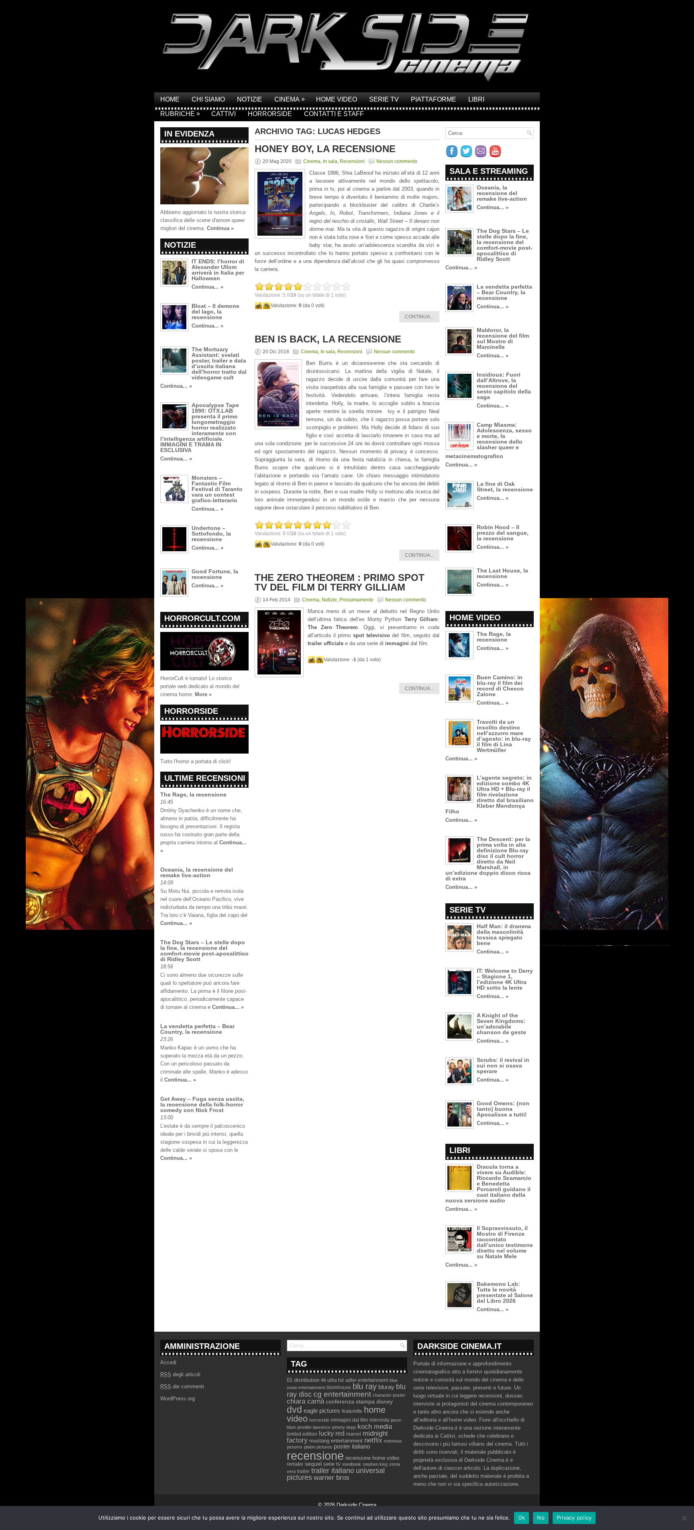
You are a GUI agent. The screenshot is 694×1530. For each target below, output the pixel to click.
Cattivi (223, 113)
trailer (303, 1471)
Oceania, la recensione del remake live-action (196, 872)
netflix (373, 1440)
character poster (389, 1395)
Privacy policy (574, 1517)
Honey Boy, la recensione (325, 148)
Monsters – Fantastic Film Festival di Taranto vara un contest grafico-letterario (217, 489)
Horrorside (270, 113)
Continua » (220, 228)
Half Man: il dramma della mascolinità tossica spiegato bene (504, 934)
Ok (521, 1517)
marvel (353, 1434)
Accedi (168, 1362)
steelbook (351, 1464)
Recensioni (352, 161)
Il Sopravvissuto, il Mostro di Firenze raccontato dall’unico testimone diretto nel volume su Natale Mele (505, 1242)
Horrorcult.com (202, 618)
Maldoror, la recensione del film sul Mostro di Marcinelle (503, 338)
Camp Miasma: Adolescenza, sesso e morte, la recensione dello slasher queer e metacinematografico (488, 440)
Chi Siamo (208, 99)
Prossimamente (356, 600)
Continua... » (207, 287)
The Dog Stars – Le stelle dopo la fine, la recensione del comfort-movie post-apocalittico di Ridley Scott (204, 950)
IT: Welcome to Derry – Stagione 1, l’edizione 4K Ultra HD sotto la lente (505, 979)
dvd (294, 1409)
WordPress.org (177, 1399)
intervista (379, 1420)
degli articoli (180, 1374)
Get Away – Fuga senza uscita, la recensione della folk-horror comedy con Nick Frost (202, 1104)
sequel (313, 1464)
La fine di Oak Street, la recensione (505, 487)
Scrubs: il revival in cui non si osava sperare (503, 1065)
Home (170, 99)
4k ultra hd (332, 1380)
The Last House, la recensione (502, 573)
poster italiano (352, 1446)
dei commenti (182, 1386)
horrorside (319, 1420)
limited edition (302, 1434)
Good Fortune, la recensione (215, 574)
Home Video (336, 99)
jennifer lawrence (314, 1427)
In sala (330, 161)
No (541, 1517)
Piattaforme (433, 99)
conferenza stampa (350, 1401)
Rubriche (180, 113)
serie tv (332, 1464)
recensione (315, 1455)
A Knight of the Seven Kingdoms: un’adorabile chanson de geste (501, 1023)
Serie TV (384, 99)
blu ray (365, 1386)
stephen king (375, 1464)
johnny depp (344, 1427)
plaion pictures (318, 1446)
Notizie (249, 99)
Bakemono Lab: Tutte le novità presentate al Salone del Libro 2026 (505, 1292)
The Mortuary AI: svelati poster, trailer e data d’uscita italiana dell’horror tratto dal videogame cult (219, 363)
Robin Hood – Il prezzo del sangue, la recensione (503, 533)
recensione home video (372, 1458)
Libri (476, 99)
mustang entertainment (336, 1441)
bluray (386, 1387)
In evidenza (189, 133)
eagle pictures (322, 1411)
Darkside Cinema (356, 1505)
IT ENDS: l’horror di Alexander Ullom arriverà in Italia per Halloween (218, 269)
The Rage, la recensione (193, 794)
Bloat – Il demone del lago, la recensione (215, 311)
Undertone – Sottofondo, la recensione (211, 533)
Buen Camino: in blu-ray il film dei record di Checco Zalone (500, 685)
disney (384, 1401)
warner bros (331, 1477)
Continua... (419, 317)
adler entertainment (366, 1380)
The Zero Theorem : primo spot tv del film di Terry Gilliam (340, 582)
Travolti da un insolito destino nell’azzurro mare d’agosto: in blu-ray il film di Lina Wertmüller (504, 736)
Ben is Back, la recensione (328, 339)
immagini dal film (349, 1420)
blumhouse (339, 1387)
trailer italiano (332, 1471)
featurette (352, 1411)
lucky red (332, 1433)
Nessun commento (396, 161)
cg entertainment (342, 1394)
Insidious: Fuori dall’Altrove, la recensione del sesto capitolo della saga (504, 385)
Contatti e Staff (334, 113)
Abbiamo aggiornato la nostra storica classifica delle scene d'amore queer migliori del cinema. (202, 220)
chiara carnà (305, 1401)
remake (295, 1464)
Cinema (289, 99)
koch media (374, 1426)
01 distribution (303, 1380)
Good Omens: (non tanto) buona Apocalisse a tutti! (503, 1109)
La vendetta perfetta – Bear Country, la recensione (197, 1029)
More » (203, 694)
